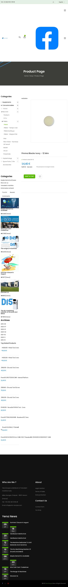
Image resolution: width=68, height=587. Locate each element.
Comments (6, 196)
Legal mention (40, 488)
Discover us (4, 183)
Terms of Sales (40, 491)
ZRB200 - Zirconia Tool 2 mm (10, 367)
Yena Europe (49, 583)
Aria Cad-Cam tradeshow (19, 567)
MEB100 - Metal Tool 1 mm (10, 357)
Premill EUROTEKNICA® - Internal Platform (14, 377)
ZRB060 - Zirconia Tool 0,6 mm (10, 387)
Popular (4, 192)
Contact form (39, 507)
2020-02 (3, 332)
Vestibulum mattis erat (18, 534)
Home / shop (29, 76)
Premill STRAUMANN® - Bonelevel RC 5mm (15, 417)
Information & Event (7, 188)
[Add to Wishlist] (40, 176)
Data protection (40, 495)
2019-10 (3, 340)
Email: (4, 505)
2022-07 (3, 327)
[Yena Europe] (5, 38)
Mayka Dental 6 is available (19, 556)
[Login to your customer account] (53, 2)
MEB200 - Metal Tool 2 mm (10, 347)
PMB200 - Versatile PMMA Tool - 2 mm (13, 407)
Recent (12, 192)
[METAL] (1, 350)
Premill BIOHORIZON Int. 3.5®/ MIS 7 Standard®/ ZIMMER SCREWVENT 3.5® (26, 437)
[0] (24, 38)
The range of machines (18, 572)
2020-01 (3, 329)
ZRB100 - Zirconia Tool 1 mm (10, 397)
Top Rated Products (8, 343)
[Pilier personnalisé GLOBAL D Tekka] (1, 430)
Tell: (2, 2)
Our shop (38, 510)
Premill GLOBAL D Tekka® (10, 427)
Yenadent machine (7, 185)
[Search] (19, 38)
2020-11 (3, 337)
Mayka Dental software (8, 180)
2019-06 (3, 324)
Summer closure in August (19, 522)
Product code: (26, 159)
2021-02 (3, 335)
